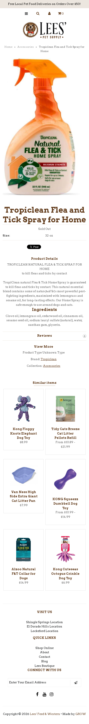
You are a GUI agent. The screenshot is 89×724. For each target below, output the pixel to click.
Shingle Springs (37, 622)
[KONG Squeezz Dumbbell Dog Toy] (65, 492)
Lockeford (38, 631)
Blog (44, 661)
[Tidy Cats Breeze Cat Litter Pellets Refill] (65, 422)
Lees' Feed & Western (45, 714)
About (44, 652)
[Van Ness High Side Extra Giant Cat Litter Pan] (23, 485)
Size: (6, 235)
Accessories (25, 46)
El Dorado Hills (38, 626)
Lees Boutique (44, 665)
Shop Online (44, 648)
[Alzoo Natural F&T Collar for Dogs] (23, 562)
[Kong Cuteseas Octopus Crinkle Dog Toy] (65, 562)
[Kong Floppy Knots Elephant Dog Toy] (23, 422)
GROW (80, 714)
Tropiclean (49, 359)
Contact (44, 656)
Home (8, 46)
